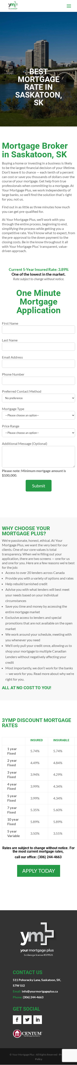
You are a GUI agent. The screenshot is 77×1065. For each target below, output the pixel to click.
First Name (10, 323)
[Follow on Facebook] (17, 1019)
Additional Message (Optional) (24, 443)
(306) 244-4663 (50, 857)
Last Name (10, 340)
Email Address (12, 357)
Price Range (10, 426)
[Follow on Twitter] (27, 1019)
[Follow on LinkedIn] (37, 1019)
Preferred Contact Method (21, 391)
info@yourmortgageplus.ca (40, 991)
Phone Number (13, 374)
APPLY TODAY (38, 870)
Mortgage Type (13, 409)
